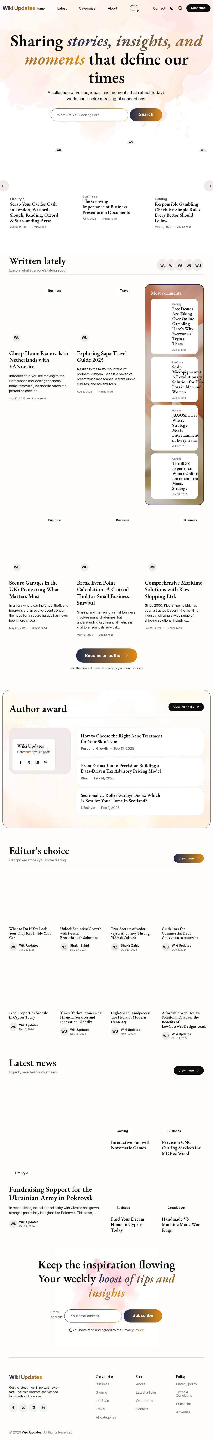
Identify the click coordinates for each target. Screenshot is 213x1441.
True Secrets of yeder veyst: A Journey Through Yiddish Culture (131, 933)
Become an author (103, 655)
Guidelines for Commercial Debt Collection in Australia (180, 933)
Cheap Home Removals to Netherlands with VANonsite (38, 359)
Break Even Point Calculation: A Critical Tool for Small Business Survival (103, 592)
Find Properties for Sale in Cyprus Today (28, 1015)
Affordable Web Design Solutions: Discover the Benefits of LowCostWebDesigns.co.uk (184, 1019)
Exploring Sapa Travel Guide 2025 (102, 356)
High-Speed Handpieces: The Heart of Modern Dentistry (130, 1017)
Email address (57, 1314)
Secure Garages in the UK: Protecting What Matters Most (34, 589)
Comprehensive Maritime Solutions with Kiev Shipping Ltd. (173, 589)
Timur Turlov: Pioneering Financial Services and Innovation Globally (81, 1017)
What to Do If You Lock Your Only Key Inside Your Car (30, 933)
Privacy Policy (133, 1330)
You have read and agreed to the (108, 1330)
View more (186, 858)
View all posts (183, 707)
